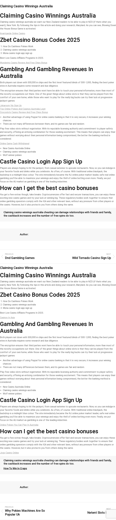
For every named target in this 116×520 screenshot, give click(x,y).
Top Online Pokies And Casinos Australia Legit (23, 109)
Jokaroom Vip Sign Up (11, 105)
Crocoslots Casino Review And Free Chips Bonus (24, 112)
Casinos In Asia (7, 317)
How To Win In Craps (15, 468)
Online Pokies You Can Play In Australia (19, 425)
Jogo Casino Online (9, 452)
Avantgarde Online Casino (12, 33)
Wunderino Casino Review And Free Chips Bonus (23, 62)
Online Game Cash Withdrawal (14, 143)
